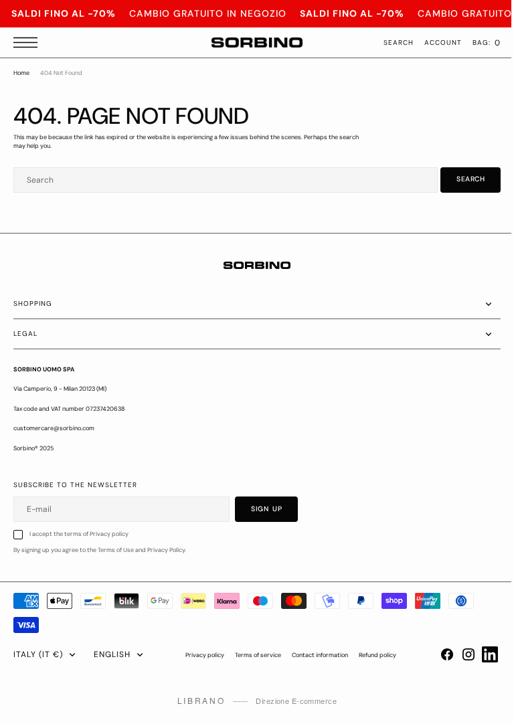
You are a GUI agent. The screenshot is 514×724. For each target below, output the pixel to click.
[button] (28, 42)
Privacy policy (200, 655)
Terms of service (253, 655)
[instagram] (458, 654)
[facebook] (437, 654)
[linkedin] (480, 654)
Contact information (315, 655)
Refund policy (373, 655)
